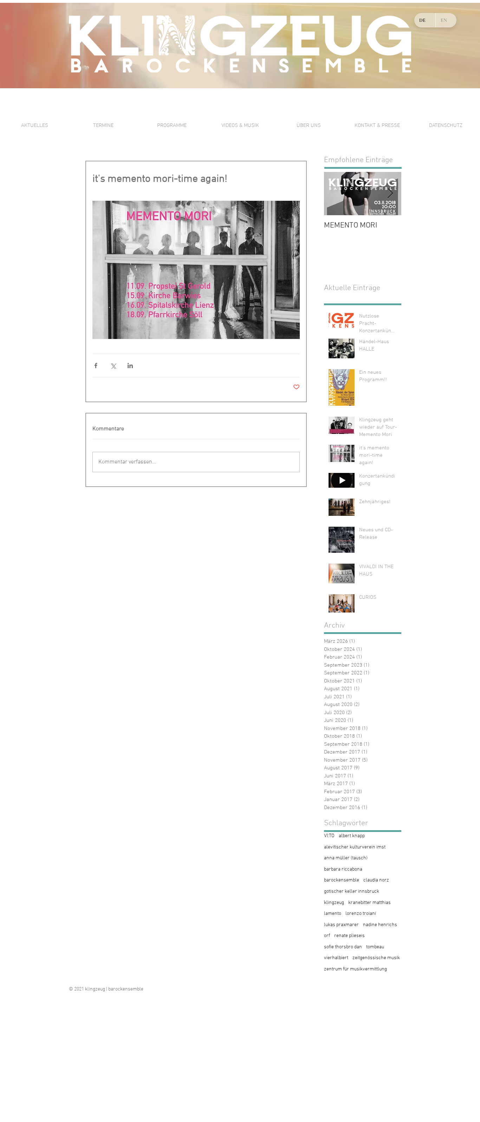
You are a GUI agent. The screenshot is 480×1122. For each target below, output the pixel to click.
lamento (332, 914)
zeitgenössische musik (376, 958)
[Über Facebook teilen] (95, 365)
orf (327, 936)
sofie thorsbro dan (343, 947)
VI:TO (329, 836)
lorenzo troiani (360, 914)
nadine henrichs (380, 925)
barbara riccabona (343, 869)
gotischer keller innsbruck (351, 892)
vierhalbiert (336, 958)
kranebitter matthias (369, 903)
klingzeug (334, 903)
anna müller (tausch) (346, 858)
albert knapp (352, 836)
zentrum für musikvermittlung (355, 969)
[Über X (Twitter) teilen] (113, 365)
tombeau (375, 947)
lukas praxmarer (341, 925)
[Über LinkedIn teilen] (130, 365)
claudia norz (376, 880)
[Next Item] (390, 193)
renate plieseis (349, 936)
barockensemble (341, 880)
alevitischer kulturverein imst (354, 847)
